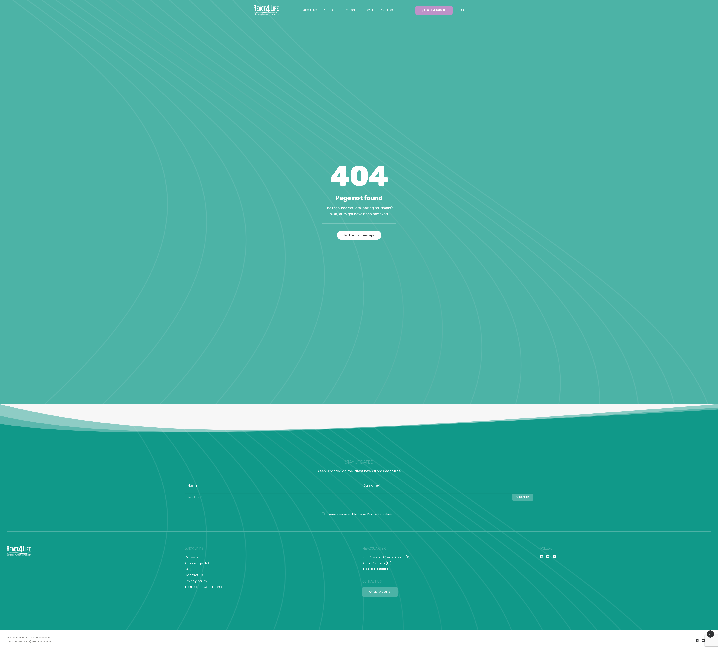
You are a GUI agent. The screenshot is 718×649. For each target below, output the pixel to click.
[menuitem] (310, 10)
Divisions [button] (350, 10)
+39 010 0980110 (375, 569)
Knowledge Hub (197, 563)
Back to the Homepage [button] (359, 235)
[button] (462, 10)
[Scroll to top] (710, 633)
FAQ (188, 569)
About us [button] (310, 10)
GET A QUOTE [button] (382, 592)
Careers (191, 557)
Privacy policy (196, 580)
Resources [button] (388, 10)
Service (368, 10)
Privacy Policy (366, 514)
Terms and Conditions (203, 586)
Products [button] (330, 10)
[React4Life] (266, 10)
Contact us (194, 575)
